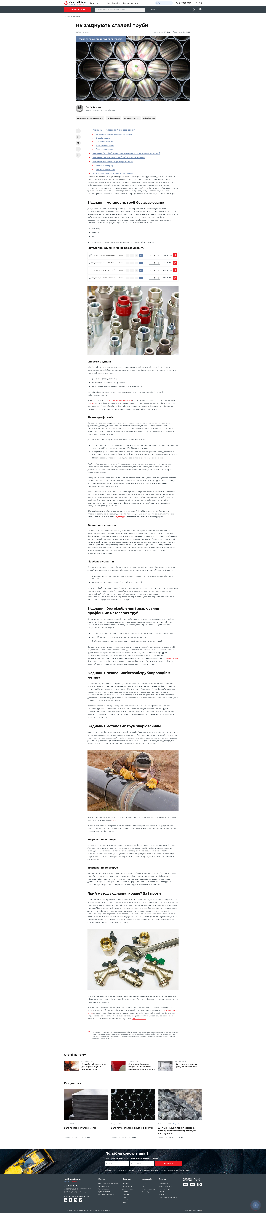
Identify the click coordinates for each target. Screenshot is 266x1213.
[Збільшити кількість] (158, 255)
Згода (124, 1202)
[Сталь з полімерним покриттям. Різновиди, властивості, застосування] (118, 1066)
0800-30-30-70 (139, 1019)
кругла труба (121, 517)
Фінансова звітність (165, 1186)
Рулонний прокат (104, 1191)
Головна (67, 17)
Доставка (126, 1194)
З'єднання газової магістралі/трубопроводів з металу (118, 157)
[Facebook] (70, 1200)
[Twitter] (80, 1200)
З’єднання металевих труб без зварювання (113, 130)
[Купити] (175, 255)
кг (127, 255)
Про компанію (163, 1183)
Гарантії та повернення (130, 1200)
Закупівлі (116, 3)
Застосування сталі (132, 118)
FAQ (143, 1186)
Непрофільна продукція (106, 1194)
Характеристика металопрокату (90, 118)
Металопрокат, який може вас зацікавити (114, 134)
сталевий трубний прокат (120, 400)
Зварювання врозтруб (105, 169)
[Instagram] (75, 1200)
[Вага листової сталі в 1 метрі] (86, 1104)
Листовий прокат (104, 1186)
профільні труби (170, 658)
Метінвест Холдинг (165, 1189)
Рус (200, 3)
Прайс (152, 10)
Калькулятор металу (131, 3)
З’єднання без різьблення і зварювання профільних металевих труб (126, 153)
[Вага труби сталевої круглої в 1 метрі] (133, 1104)
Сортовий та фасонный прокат (108, 1183)
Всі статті (76, 17)
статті (114, 820)
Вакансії (161, 1191)
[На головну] (75, 3)
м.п (141, 255)
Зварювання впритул (105, 166)
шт (136, 255)
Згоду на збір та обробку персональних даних (174, 1170)
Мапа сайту (145, 1192)
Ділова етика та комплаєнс (168, 1197)
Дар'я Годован (93, 107)
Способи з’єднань (103, 138)
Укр (195, 3)
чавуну (90, 403)
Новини (161, 1194)
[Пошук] (143, 10)
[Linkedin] (65, 1200)
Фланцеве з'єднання (105, 145)
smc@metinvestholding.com (76, 1196)
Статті (143, 1183)
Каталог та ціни (77, 9)
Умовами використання (145, 1170)
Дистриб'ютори (128, 1189)
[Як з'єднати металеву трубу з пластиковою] (165, 1066)
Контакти (126, 1183)
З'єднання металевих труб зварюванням (112, 161)
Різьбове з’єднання (104, 149)
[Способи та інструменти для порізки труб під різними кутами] (71, 1066)
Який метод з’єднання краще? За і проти (112, 174)
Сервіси (106, 3)
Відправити (168, 1163)
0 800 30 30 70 (71, 1186)
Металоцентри (127, 1186)
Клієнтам (94, 3)
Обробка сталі (149, 118)
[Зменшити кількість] (150, 255)
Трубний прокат (113, 118)
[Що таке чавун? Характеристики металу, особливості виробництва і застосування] (180, 1104)
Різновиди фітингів (104, 142)
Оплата (125, 1197)
